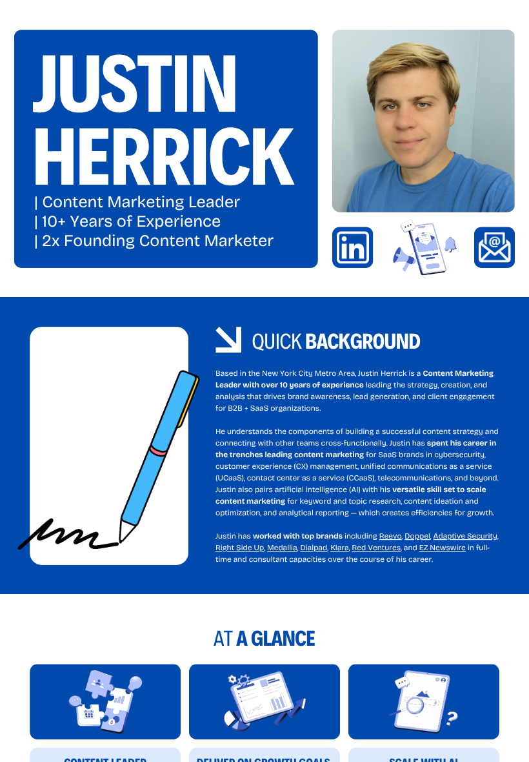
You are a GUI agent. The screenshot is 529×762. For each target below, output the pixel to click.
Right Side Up (239, 548)
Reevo (390, 536)
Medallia (282, 548)
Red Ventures (376, 548)
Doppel (417, 536)
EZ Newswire (442, 548)
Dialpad (313, 548)
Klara (339, 548)
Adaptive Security (465, 536)
